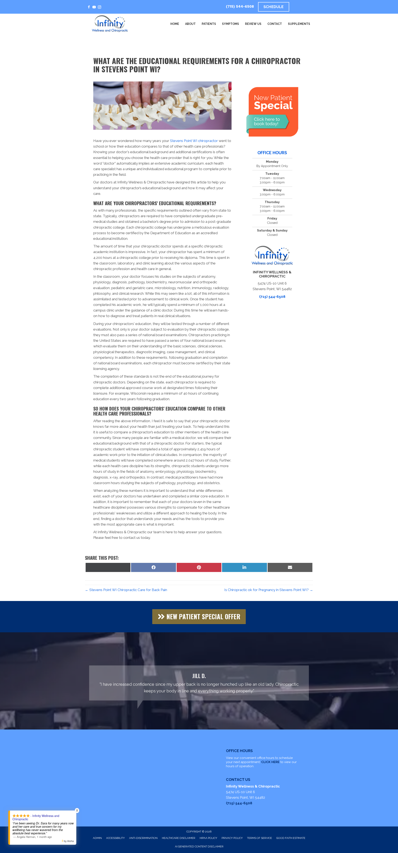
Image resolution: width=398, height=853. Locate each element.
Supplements (299, 23)
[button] (199, 616)
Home (174, 23)
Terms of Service (259, 838)
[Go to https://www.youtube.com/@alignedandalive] (94, 7)
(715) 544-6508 (240, 6)
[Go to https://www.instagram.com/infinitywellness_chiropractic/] (99, 7)
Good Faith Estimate (290, 838)
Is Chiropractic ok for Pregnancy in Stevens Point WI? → (268, 590)
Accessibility (115, 838)
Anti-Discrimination (143, 838)
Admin (97, 838)
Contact (274, 23)
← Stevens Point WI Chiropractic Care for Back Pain (126, 590)
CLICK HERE (270, 762)
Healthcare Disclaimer (178, 838)
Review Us (253, 23)
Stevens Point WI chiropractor (194, 141)
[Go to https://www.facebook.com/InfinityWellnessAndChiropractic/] (88, 7)
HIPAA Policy (208, 838)
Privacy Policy (232, 838)
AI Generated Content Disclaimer (199, 846)
